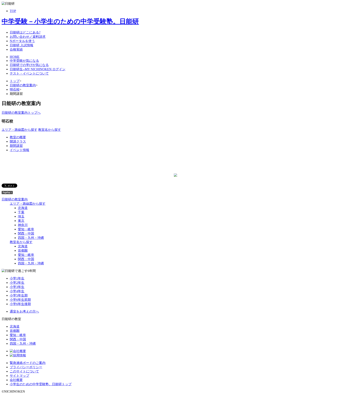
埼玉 (21, 216)
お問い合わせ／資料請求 (28, 36)
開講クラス (18, 141)
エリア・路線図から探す (19, 129)
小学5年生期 (19, 295)
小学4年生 (17, 291)
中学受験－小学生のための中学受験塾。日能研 (70, 21)
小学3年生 (17, 287)
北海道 (23, 208)
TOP (13, 11)
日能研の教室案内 (23, 85)
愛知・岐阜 (26, 229)
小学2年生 (17, 282)
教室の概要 (18, 137)
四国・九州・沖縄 (31, 237)
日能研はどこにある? (25, 32)
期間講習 (16, 145)
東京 (21, 220)
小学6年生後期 (20, 304)
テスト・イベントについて (29, 73)
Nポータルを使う (22, 41)
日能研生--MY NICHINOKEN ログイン (37, 69)
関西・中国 (26, 233)
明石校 (15, 89)
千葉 (21, 212)
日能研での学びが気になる (29, 65)
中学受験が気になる (24, 60)
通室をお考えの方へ (24, 311)
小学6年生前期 (20, 299)
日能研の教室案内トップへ (21, 112)
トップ (15, 81)
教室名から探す (49, 129)
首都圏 (23, 250)
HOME (15, 56)
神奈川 (23, 225)
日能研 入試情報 (21, 45)
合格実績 (16, 49)
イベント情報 (19, 150)
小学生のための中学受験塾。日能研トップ (41, 384)
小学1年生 (17, 278)
